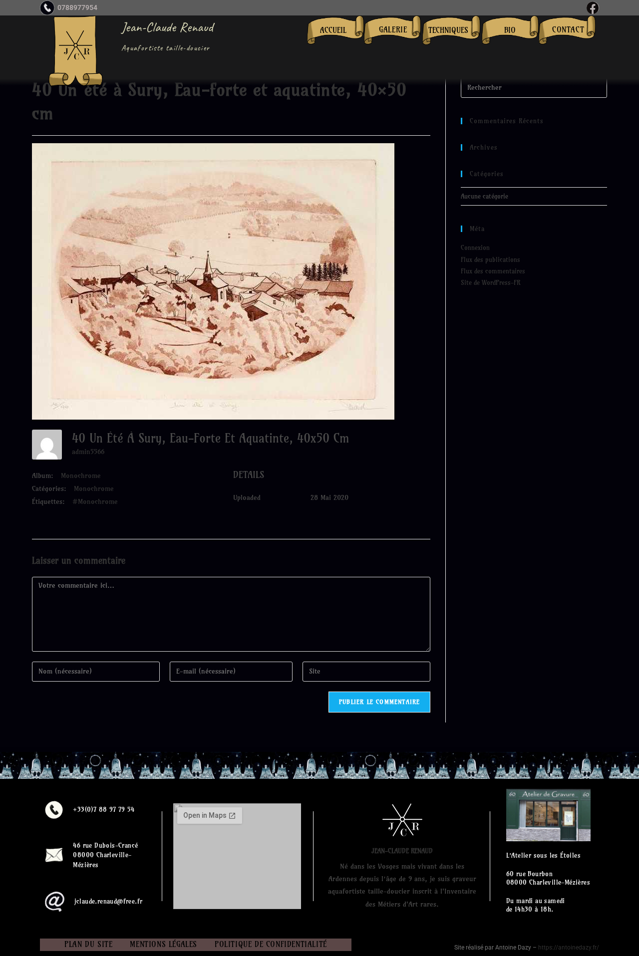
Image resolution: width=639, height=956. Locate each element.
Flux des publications (490, 259)
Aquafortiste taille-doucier (165, 48)
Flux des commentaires (493, 271)
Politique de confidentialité (271, 944)
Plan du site (88, 944)
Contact (568, 29)
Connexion (475, 247)
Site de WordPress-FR (490, 282)
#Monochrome (95, 501)
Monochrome (81, 475)
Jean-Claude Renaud (167, 26)
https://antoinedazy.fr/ (568, 947)
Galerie (393, 29)
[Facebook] (593, 7)
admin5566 (88, 451)
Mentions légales (163, 944)
